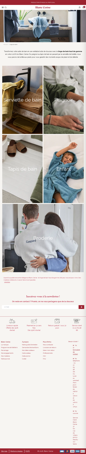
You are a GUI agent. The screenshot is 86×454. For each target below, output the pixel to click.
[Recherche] (5, 7)
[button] (83, 7)
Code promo (26, 356)
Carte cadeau (26, 353)
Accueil (6, 44)
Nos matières (5, 356)
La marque (4, 345)
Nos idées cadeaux (28, 350)
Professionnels (48, 353)
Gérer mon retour (49, 350)
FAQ (44, 359)
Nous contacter (48, 345)
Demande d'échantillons (30, 347)
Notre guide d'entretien (29, 345)
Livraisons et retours (49, 347)
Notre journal (5, 359)
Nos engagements (7, 353)
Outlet (24, 359)
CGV (44, 356)
